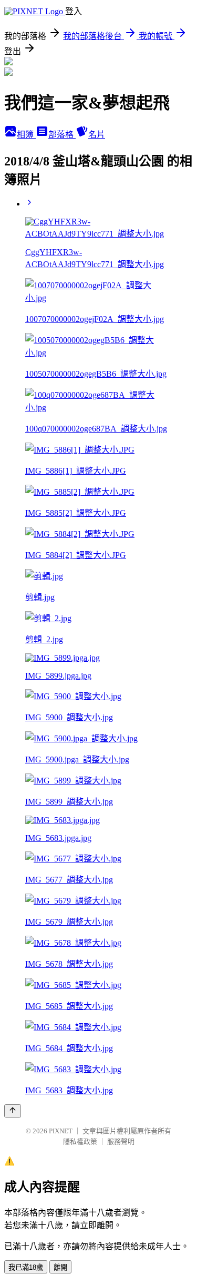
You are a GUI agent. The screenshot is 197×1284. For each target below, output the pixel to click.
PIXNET (60, 1131)
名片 (96, 134)
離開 (60, 1267)
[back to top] (12, 1111)
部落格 (62, 134)
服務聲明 (120, 1141)
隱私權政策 (80, 1141)
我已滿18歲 (25, 1267)
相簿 (26, 134)
